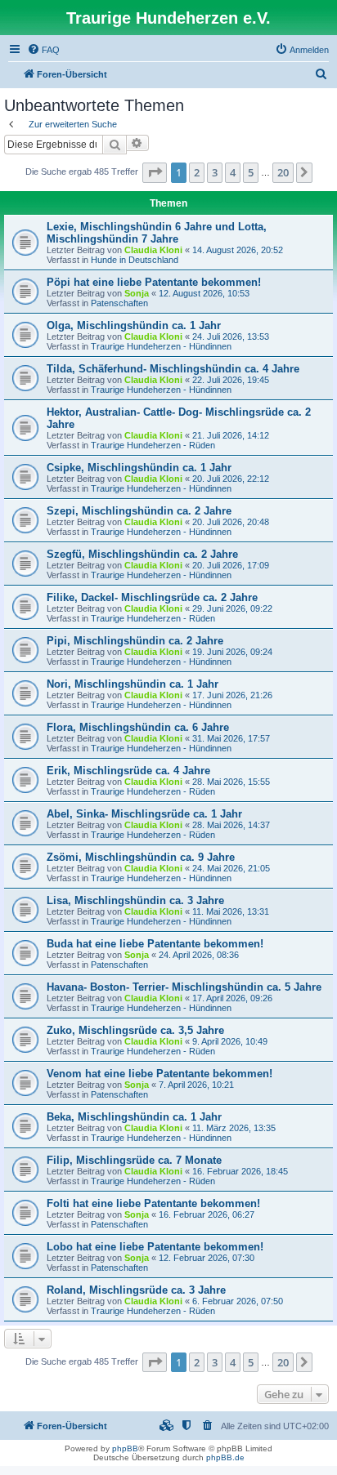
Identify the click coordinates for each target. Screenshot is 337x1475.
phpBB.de (225, 1457)
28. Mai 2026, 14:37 (231, 825)
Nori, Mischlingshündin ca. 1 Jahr (132, 684)
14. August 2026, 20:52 (237, 250)
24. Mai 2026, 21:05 (231, 868)
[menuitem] (43, 50)
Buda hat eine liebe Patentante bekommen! (155, 944)
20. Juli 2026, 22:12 (230, 478)
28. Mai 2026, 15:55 (231, 782)
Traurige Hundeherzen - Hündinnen (161, 346)
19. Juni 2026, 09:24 (232, 652)
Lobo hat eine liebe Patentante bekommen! (155, 1247)
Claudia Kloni (153, 250)
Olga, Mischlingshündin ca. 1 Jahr (134, 325)
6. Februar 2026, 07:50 (237, 1301)
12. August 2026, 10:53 (204, 293)
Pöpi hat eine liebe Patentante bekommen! (154, 282)
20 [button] (283, 172)
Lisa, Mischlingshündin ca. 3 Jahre (135, 900)
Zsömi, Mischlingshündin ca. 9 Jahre (141, 857)
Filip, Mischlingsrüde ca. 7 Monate (134, 1160)
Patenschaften (119, 303)
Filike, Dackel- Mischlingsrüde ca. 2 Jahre (152, 597)
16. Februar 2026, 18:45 (240, 1171)
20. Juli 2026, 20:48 (230, 522)
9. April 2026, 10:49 (229, 1041)
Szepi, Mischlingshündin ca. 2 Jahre (139, 511)
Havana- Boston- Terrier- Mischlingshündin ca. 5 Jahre (184, 987)
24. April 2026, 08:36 (199, 955)
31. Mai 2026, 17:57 (231, 738)
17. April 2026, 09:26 (232, 998)
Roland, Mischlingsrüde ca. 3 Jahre (136, 1290)
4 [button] (233, 172)
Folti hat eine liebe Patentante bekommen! (153, 1203)
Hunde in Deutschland (134, 260)
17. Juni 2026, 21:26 (232, 695)
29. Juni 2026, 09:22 (232, 608)
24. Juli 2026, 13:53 (230, 336)
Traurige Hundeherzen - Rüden (153, 445)
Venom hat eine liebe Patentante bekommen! (159, 1073)
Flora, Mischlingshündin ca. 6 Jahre (138, 727)
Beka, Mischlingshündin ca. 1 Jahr (134, 1117)
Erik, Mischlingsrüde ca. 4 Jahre (128, 770)
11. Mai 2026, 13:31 (230, 911)
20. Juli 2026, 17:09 (230, 565)
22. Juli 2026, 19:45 (230, 380)
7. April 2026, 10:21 (196, 1085)
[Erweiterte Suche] (138, 143)
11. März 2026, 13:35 (234, 1128)
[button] (154, 172)
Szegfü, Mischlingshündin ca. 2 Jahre (142, 554)
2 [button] (197, 172)
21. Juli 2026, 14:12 (230, 435)
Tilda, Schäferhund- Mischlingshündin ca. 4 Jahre (173, 369)
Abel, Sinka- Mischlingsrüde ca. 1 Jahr (144, 814)
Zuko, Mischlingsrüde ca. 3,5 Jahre (135, 1030)
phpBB (125, 1448)
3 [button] (215, 172)
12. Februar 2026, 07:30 (206, 1258)
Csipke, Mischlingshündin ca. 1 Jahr (139, 467)
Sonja (136, 293)
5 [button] (251, 172)
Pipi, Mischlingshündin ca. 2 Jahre (135, 641)
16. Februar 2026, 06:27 (206, 1214)
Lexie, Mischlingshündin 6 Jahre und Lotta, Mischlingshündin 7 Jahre (157, 233)
